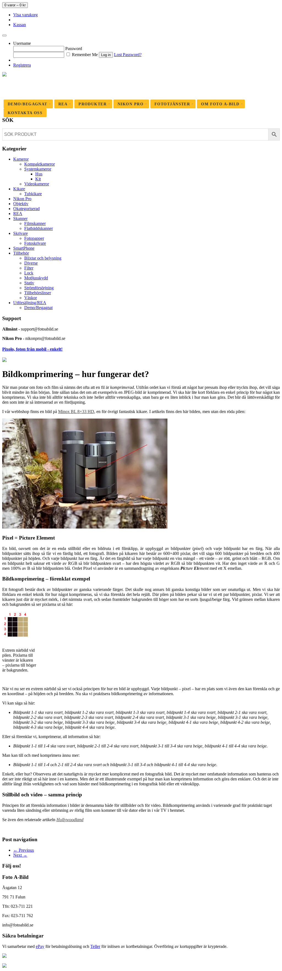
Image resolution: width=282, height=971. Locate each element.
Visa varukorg (25, 14)
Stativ (29, 282)
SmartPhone (23, 248)
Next (20, 855)
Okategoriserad (26, 208)
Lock (28, 273)
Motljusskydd (36, 278)
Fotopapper (34, 238)
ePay (40, 946)
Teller (95, 946)
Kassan (19, 24)
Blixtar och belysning (42, 258)
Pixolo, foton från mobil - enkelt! (32, 349)
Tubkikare (33, 193)
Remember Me (84, 54)
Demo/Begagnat (38, 307)
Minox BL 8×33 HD (76, 411)
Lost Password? (128, 54)
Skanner (20, 218)
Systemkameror (37, 169)
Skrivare (20, 233)
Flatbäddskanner (38, 228)
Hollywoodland (69, 819)
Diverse (31, 263)
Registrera (22, 65)
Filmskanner (35, 223)
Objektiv (20, 203)
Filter (28, 268)
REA (17, 213)
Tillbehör (21, 253)
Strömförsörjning (39, 287)
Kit (38, 179)
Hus (38, 174)
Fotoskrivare (35, 243)
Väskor (30, 297)
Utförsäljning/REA (29, 302)
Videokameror (36, 183)
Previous (23, 850)
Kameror (21, 159)
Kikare (19, 188)
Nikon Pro (22, 198)
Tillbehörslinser (37, 292)
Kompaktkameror (39, 164)
